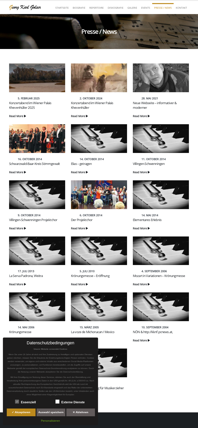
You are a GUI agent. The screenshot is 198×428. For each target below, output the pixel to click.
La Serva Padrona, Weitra (26, 276)
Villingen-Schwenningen (149, 163)
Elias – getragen (81, 163)
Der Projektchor (81, 220)
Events (145, 7)
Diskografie (115, 7)
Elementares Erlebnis (147, 220)
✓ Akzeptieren (21, 412)
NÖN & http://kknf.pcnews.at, (153, 332)
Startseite (62, 7)
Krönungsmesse (20, 332)
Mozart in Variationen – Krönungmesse (159, 276)
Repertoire (96, 7)
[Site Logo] (26, 7)
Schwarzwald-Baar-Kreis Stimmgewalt (34, 163)
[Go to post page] (37, 77)
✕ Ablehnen (80, 412)
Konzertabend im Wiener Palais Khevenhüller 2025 (30, 105)
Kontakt (181, 7)
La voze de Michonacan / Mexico (92, 332)
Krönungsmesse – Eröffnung (90, 276)
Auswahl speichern (51, 412)
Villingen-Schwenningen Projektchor (33, 220)
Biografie (79, 7)
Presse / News (163, 7)
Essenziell (28, 402)
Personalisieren (50, 420)
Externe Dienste (73, 402)
